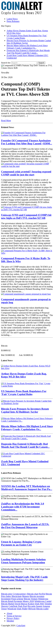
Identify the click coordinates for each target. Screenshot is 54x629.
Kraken (31, 604)
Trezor (4, 609)
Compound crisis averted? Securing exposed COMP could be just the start (26, 173)
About (9, 613)
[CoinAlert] (27, 8)
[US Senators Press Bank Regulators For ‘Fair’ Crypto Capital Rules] (27, 386)
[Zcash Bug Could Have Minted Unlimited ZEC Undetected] (27, 456)
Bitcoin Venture (31, 599)
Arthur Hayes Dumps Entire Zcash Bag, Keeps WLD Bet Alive (24, 375)
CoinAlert (20, 625)
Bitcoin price (6, 594)
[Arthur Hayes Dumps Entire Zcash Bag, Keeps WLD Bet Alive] (27, 368)
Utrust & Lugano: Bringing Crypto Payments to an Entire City (21, 543)
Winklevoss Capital (42, 601)
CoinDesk (13, 606)
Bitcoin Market (7, 604)
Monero (25, 596)
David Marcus (21, 604)
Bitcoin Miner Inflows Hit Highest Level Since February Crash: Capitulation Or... (27, 428)
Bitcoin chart (32, 594)
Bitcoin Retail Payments (11, 601)
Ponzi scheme (17, 599)
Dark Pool (22, 606)
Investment (6, 599)
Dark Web (39, 604)
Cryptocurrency (20, 594)
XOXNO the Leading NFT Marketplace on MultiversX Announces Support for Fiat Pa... (26, 488)
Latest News (12, 19)
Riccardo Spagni (35, 606)
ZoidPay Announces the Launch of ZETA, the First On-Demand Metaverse (25, 526)
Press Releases (13, 21)
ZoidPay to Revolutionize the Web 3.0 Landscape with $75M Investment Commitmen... (22, 506)
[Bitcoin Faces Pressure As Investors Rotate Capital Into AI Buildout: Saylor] (27, 403)
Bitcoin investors (37, 596)
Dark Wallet (22, 609)
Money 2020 (28, 601)
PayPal (42, 594)
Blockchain (17, 596)
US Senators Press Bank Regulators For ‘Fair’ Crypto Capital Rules (23, 393)
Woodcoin (11, 609)
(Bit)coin (32, 609)
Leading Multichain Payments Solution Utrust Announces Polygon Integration (23, 561)
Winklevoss (43, 599)
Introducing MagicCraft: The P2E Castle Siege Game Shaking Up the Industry (24, 578)
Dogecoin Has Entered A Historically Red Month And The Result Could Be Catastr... (25, 445)
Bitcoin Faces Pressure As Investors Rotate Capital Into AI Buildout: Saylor (25, 410)
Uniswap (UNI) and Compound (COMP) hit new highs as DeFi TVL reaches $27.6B (26, 216)
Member (10, 621)
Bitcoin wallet (42, 609)
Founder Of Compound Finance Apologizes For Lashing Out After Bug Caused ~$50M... (26, 142)
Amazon (46, 606)
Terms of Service (14, 616)
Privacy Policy (13, 618)
